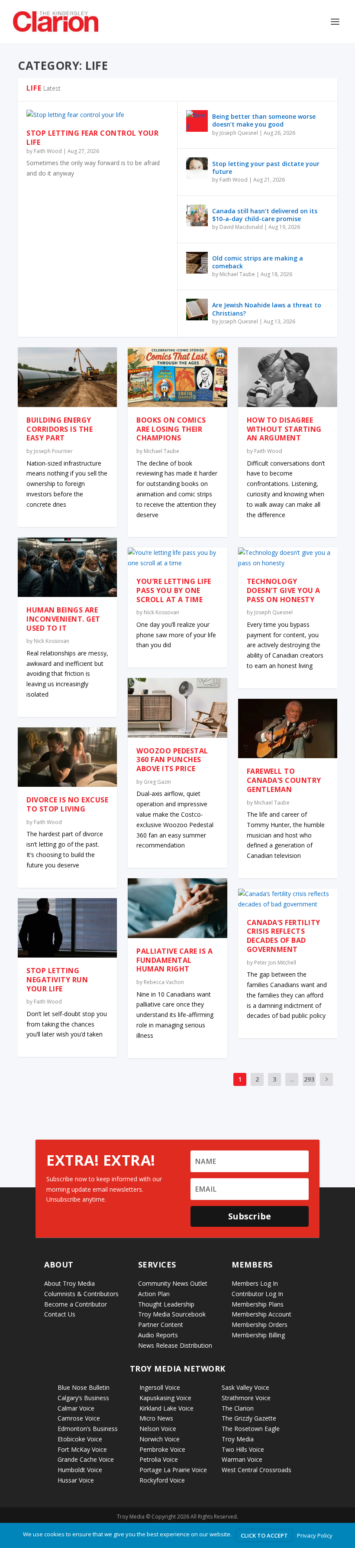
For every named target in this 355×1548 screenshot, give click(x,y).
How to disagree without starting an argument (284, 429)
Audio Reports (158, 1335)
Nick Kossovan (51, 641)
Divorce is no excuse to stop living (67, 804)
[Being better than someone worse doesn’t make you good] (197, 121)
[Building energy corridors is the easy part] (67, 377)
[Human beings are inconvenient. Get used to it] (67, 567)
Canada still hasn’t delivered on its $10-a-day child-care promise (264, 215)
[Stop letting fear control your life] (97, 115)
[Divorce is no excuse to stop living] (67, 757)
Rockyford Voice (162, 1480)
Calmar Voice (76, 1408)
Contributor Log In (257, 1294)
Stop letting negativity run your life (57, 980)
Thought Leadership (166, 1304)
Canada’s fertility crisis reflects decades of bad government (283, 936)
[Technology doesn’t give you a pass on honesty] (287, 558)
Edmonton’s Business (88, 1428)
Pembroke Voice (162, 1449)
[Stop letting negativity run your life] (67, 928)
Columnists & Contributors (81, 1294)
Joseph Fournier (53, 451)
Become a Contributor (75, 1304)
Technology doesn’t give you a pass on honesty (283, 590)
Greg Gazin (157, 781)
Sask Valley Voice (245, 1387)
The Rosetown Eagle (251, 1428)
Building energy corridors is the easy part (59, 429)
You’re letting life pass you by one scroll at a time (173, 590)
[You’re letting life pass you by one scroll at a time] (177, 558)
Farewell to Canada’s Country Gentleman (284, 780)
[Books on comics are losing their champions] (177, 377)
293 (309, 1079)
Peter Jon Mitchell (275, 962)
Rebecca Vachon (164, 982)
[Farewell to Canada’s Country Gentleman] (287, 729)
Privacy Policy (314, 1535)
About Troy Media (69, 1283)
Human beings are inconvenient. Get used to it (63, 619)
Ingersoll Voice (159, 1387)
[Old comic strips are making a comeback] (197, 263)
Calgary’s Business (83, 1398)
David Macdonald (241, 227)
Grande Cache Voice (86, 1459)
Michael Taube (237, 274)
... (292, 1079)
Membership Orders (259, 1324)
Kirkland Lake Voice (166, 1408)
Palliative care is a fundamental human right (174, 960)
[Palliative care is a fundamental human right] (177, 908)
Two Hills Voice (243, 1449)
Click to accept (264, 1535)
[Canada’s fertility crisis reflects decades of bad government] (287, 899)
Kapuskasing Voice (165, 1398)
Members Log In (255, 1283)
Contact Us (59, 1314)
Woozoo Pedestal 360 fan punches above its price (172, 760)
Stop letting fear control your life (92, 137)
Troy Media (238, 1439)
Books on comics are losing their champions (171, 429)
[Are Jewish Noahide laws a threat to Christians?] (197, 309)
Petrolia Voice (158, 1459)
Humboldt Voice (80, 1470)
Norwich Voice (159, 1439)
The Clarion (238, 1408)
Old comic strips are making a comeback (257, 262)
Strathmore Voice (246, 1398)
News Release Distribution (175, 1345)
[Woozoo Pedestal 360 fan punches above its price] (177, 708)
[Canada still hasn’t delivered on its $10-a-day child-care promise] (197, 215)
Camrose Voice (79, 1418)
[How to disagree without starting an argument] (287, 377)
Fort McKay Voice (82, 1449)
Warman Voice (242, 1459)
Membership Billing (258, 1335)
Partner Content (160, 1324)
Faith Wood (48, 151)
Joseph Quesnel (238, 133)
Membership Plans (258, 1304)
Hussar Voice (76, 1480)
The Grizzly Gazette (249, 1418)
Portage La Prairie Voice (173, 1470)
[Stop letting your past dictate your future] (197, 168)
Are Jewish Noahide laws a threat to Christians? (266, 309)
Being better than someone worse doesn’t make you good (264, 120)
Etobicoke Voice (80, 1439)
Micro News (156, 1418)
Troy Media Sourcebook (172, 1314)
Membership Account (261, 1314)
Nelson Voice (157, 1428)
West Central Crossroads (256, 1470)
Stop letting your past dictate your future (266, 168)
